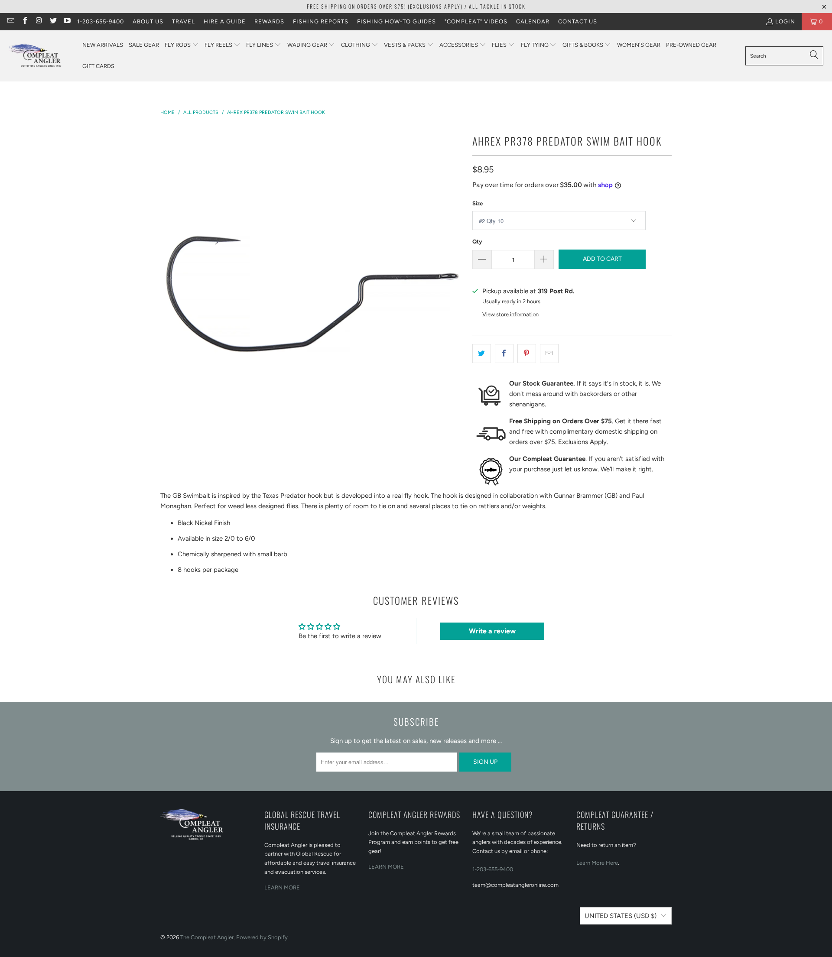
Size (477, 203)
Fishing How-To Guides (396, 21)
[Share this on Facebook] (504, 353)
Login (785, 21)
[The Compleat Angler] (41, 55)
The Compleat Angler (207, 937)
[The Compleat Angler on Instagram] (38, 21)
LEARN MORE (282, 887)
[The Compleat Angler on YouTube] (67, 21)
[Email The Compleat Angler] (10, 21)
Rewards (269, 21)
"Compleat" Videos (476, 21)
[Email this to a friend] (549, 353)
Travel (183, 21)
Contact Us (577, 21)
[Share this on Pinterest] (526, 353)
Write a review (492, 631)
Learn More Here (597, 863)
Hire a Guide (225, 21)
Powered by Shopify (262, 937)
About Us (148, 21)
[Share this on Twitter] (481, 353)
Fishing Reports (320, 21)
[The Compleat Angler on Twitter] (52, 21)
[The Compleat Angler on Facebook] (24, 21)
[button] (182, 45)
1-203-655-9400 (100, 21)
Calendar (532, 21)
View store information (510, 314)
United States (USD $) (620, 916)
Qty (477, 241)
